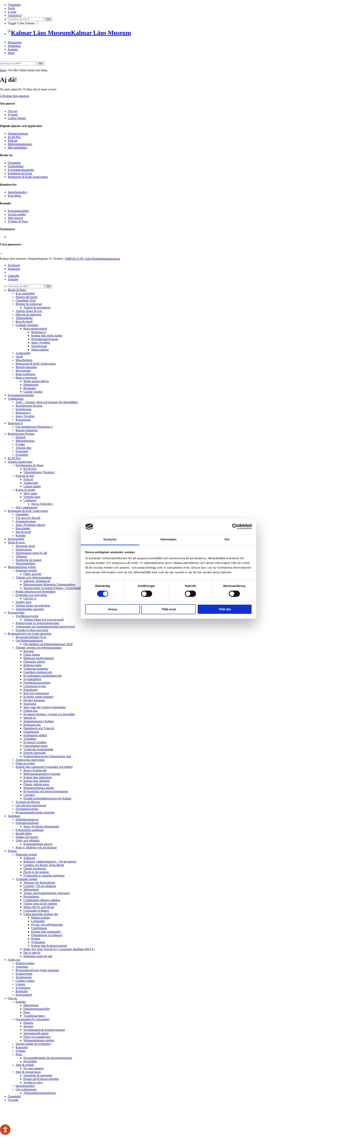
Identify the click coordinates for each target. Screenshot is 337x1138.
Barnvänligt (23, 528)
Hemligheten (31, 896)
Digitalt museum (18, 133)
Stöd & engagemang (28, 1072)
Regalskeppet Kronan (44, 339)
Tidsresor (21, 556)
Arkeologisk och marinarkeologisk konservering (45, 626)
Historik (21, 437)
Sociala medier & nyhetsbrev (33, 1043)
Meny (11, 53)
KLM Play (14, 137)
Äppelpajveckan (26, 521)
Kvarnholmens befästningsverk (42, 675)
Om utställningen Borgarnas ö (34, 426)
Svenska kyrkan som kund (32, 630)
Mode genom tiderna (36, 381)
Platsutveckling (40, 917)
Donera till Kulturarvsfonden (41, 1079)
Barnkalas (29, 388)
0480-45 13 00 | (75, 258)
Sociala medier (17, 214)
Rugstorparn (23, 419)
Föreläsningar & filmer (29, 465)
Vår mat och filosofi (28, 518)
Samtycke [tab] (110, 539)
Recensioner (23, 370)
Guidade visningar (27, 325)
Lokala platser (32, 486)
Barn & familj (24, 321)
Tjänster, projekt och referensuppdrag (38, 647)
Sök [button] (48, 19)
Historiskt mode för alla (37, 956)
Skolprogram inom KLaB (31, 553)
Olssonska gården (34, 661)
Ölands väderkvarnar (36, 784)
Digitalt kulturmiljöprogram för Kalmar (47, 798)
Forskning (22, 451)
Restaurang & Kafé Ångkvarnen (28, 176)
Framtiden (22, 454)
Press (26, 1012)
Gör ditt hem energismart (31, 805)
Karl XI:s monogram (36, 693)
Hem (3, 70)
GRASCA (29, 598)
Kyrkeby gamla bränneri (38, 696)
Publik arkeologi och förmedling (35, 591)
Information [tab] (168, 539)
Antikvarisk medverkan (30, 759)
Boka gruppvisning (35, 328)
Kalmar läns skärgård (36, 780)
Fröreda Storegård (34, 752)
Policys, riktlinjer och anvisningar (36, 847)
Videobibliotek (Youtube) (39, 472)
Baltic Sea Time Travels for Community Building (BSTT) (58, 949)
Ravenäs (28, 651)
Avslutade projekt (26, 879)
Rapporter (22, 1047)
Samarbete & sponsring (37, 1075)
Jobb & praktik (25, 1065)
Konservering (16, 612)
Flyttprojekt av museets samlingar (44, 875)
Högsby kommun (34, 700)
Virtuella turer (31, 496)
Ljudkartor (29, 500)
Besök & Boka (17, 290)
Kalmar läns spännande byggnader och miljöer (44, 766)
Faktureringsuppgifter (36, 1008)
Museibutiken (24, 360)
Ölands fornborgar (34, 868)
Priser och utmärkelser (37, 1036)
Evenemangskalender (21, 169)
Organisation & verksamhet (32, 1019)
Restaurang (15, 42)
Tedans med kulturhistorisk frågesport (46, 893)
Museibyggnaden (26, 367)
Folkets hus (30, 710)
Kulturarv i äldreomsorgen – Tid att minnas (49, 861)
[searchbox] (26, 19)
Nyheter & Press (18, 221)
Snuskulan (29, 703)
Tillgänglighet (24, 318)
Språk (11, 8)
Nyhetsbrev (38, 942)
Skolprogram (24, 549)
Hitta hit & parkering (28, 314)
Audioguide (23, 353)
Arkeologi (22, 966)
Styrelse (28, 1026)
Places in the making (36, 872)
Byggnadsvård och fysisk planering (29, 633)
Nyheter (13, 114)
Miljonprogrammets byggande (41, 773)
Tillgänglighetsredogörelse (39, 1093)
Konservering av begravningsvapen (37, 623)
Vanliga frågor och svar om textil (43, 619)
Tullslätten (29, 738)
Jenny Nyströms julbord (30, 525)
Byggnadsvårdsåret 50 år (31, 637)
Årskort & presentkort (36, 307)
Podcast (12, 140)
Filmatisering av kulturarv (47, 935)
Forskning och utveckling (31, 595)
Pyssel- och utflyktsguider (47, 924)
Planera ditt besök (26, 297)
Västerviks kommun (35, 668)
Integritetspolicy (17, 192)
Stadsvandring (40, 349)
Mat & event (23, 532)
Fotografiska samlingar (30, 830)
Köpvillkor (14, 195)
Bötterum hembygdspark (38, 658)
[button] (40, 63)
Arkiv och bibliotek (28, 840)
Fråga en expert (25, 763)
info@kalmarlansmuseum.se (102, 258)
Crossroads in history (36, 910)
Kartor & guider (25, 489)
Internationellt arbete (36, 1033)
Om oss (12, 111)
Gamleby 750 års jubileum (39, 886)
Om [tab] (226, 539)
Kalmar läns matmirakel (45, 931)
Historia (28, 1022)
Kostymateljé (16, 539)
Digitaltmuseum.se (27, 819)
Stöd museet (15, 218)
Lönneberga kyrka (34, 686)
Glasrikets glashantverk (37, 672)
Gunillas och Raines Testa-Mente (43, 865)
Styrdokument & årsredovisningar (44, 1029)
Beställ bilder (24, 833)
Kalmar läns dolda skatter (46, 335)
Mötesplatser (31, 889)
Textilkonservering (27, 616)
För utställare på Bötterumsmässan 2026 (48, 644)
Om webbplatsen (26, 1089)
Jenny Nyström (40, 342)
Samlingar (14, 816)
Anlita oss (14, 959)
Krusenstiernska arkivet (37, 844)
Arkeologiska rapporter (30, 609)
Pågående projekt (26, 570)
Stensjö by (29, 717)
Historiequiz (30, 384)
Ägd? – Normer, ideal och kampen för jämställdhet (47, 402)
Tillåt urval (168, 609)
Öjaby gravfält (32, 574)
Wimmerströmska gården (38, 788)
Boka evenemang (26, 377)
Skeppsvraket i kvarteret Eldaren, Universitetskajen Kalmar (59, 588)
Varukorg (15, 15)
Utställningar (16, 398)
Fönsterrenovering (27, 809)
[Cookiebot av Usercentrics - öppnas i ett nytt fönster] (235, 526)
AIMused (29, 858)
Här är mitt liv (32, 952)
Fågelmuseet (31, 731)
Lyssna (12, 11)
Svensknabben (32, 679)
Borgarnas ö (38, 332)
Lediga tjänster (17, 118)
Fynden (20, 444)
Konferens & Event (20, 173)
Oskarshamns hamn (35, 745)
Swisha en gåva (33, 1082)
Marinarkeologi (25, 440)
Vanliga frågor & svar (29, 311)
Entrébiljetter (16, 166)
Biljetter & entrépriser (29, 304)
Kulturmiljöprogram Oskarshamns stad (47, 756)
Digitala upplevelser (20, 461)
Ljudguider (38, 921)
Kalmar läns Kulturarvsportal (49, 945)
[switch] (146, 594)
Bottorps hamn (32, 665)
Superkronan (39, 346)
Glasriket (29, 795)
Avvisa (112, 609)
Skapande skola (25, 546)
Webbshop (14, 46)
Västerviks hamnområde (38, 749)
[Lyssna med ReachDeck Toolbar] (5, 1129)
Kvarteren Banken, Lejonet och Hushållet (49, 714)
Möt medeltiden (17, 147)
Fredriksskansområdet (36, 682)
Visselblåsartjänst (33, 1015)
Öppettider (14, 4)
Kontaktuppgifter (18, 211)
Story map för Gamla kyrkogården (44, 707)
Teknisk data (23, 447)
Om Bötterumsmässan (29, 640)
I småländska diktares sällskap (41, 900)
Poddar (35, 938)
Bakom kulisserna (27, 430)
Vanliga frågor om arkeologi (33, 605)
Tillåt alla (225, 609)
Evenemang (23, 987)
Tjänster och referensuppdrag (33, 577)
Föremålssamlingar (27, 823)
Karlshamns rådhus (35, 735)
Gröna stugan (31, 654)
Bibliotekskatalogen (20, 144)
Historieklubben (25, 563)
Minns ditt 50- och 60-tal (38, 907)
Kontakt (13, 49)
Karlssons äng (32, 724)
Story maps (30, 493)
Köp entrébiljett (25, 293)
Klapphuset (30, 689)
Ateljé (19, 356)
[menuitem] (172, 5)
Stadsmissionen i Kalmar (38, 721)
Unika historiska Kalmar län (40, 914)
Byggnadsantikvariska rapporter (35, 812)
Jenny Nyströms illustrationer (41, 826)
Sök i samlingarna (27, 507)
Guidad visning (32, 391)
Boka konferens (25, 374)
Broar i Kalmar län (34, 770)
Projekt (12, 851)
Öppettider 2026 (26, 300)
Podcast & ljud (25, 475)
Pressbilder (30, 1061)
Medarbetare (31, 1005)
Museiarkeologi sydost (21, 567)
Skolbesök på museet (29, 560)
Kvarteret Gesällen (34, 742)
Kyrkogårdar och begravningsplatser (45, 791)
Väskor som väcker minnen (40, 903)
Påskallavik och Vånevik (38, 728)
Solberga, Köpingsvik (36, 581)
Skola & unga (16, 542)
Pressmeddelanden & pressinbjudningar (47, 1057)
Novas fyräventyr (42, 503)
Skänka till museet (27, 837)
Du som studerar (33, 1068)
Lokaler (20, 984)
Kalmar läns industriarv (37, 777)
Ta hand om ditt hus (28, 802)
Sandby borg (23, 602)
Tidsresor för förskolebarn (39, 882)
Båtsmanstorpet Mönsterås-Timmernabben (49, 584)
